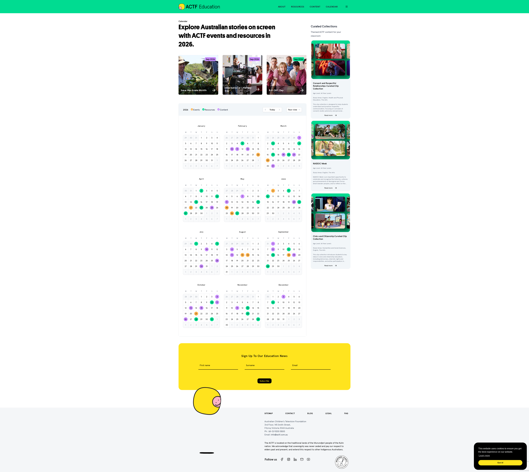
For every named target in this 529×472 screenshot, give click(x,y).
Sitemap (268, 413)
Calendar (332, 6)
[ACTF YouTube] (308, 459)
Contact (290, 413)
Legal (328, 413)
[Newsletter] (301, 459)
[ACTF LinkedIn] (295, 459)
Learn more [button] (484, 455)
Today (272, 109)
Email (295, 365)
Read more (328, 115)
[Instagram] (288, 459)
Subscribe (264, 381)
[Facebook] (282, 459)
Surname (250, 365)
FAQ (346, 413)
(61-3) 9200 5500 (277, 431)
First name (205, 365)
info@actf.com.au (279, 434)
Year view (292, 109)
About (282, 6)
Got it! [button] (500, 463)
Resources (297, 6)
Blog (310, 413)
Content (315, 6)
